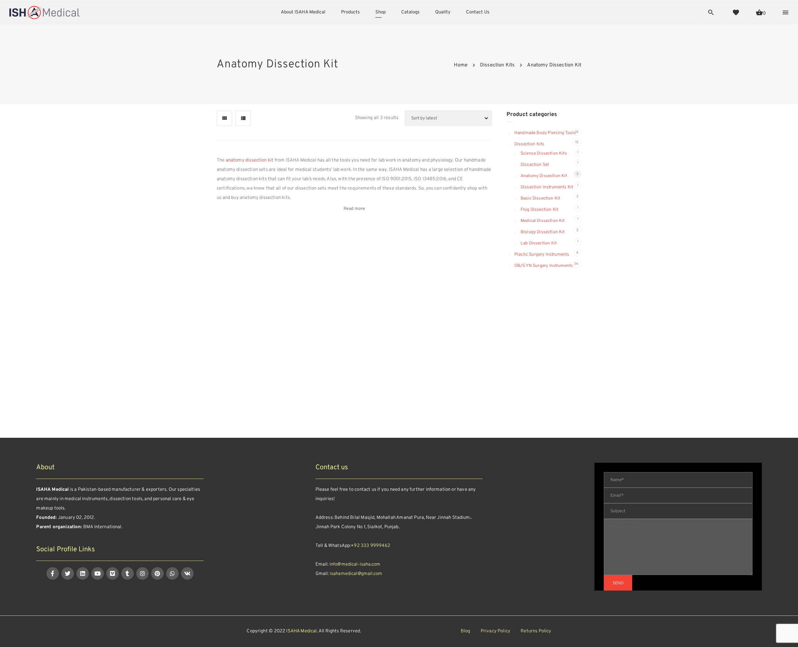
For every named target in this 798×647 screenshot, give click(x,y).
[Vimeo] (112, 573)
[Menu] (785, 12)
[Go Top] (786, 633)
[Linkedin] (82, 573)
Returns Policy (536, 631)
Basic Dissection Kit (540, 198)
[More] (330, 221)
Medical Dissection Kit (543, 221)
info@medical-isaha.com (354, 564)
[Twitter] (67, 573)
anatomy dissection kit (250, 160)
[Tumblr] (127, 573)
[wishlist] (736, 12)
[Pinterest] (157, 573)
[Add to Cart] (330, 238)
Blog (465, 631)
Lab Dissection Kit (539, 243)
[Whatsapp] (172, 573)
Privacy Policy (495, 631)
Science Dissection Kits (544, 153)
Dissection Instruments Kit (547, 187)
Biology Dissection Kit (543, 232)
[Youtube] (97, 573)
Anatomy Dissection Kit (544, 176)
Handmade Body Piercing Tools (545, 133)
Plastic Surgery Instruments (541, 254)
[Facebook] (52, 573)
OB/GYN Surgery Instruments (543, 265)
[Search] (711, 12)
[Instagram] (142, 573)
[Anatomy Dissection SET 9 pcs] (346, 238)
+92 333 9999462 (370, 546)
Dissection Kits (529, 144)
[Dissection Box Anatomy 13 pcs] (404, 238)
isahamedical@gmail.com (356, 574)
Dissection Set (535, 164)
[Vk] (187, 573)
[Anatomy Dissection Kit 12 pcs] (462, 238)
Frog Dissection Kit (539, 209)
